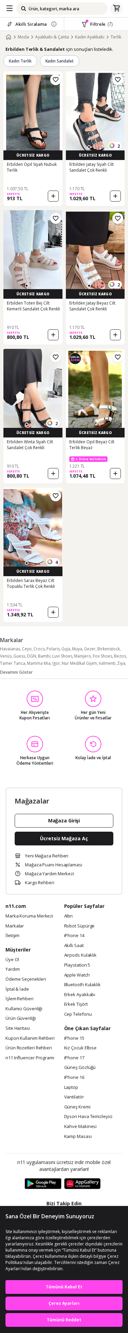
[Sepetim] (116, 8)
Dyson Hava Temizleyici (88, 1116)
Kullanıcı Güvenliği (23, 1009)
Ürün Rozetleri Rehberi (28, 1048)
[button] (89, 147)
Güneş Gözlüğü (80, 1067)
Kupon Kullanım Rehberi (30, 1038)
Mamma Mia (39, 663)
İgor (56, 663)
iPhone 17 (74, 1058)
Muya (77, 649)
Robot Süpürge (79, 926)
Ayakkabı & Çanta (52, 37)
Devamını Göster (16, 672)
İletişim (12, 935)
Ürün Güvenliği (20, 1018)
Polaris (53, 649)
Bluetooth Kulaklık (82, 985)
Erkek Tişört (76, 1004)
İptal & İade (17, 989)
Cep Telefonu (78, 1014)
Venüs (6, 656)
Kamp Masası (78, 1136)
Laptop (71, 1087)
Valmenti (107, 663)
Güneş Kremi (77, 1107)
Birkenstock (108, 649)
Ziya (121, 663)
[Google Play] (43, 1184)
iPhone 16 (74, 1077)
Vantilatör (74, 1097)
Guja (65, 649)
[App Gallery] (82, 1184)
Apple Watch (77, 975)
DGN (31, 656)
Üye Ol (12, 959)
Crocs (39, 649)
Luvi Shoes (62, 656)
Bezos (120, 656)
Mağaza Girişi (64, 820)
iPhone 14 (74, 935)
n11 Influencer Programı (29, 1058)
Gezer (90, 649)
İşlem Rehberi (19, 999)
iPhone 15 (74, 1038)
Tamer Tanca (12, 663)
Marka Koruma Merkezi (29, 916)
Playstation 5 (77, 965)
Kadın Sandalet (59, 61)
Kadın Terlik (20, 61)
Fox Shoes (102, 656)
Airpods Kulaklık (80, 955)
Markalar (14, 926)
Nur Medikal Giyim (79, 663)
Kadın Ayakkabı (89, 37)
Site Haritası (17, 1028)
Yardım (12, 969)
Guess (19, 656)
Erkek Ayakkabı (80, 995)
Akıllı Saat (74, 945)
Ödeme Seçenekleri (25, 979)
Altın (68, 916)
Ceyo (27, 649)
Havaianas (10, 649)
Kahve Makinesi (80, 1126)
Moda (23, 37)
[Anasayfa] (8, 37)
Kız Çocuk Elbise (80, 1048)
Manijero (82, 656)
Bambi (44, 656)
